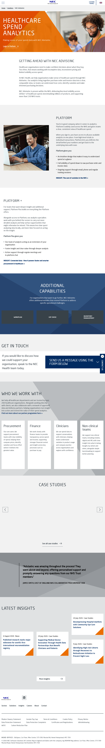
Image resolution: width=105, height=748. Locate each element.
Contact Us (102, 365)
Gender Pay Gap (32, 719)
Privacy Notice (83, 719)
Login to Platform (9, 46)
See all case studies (50, 543)
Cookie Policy (67, 719)
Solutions (10, 8)
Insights (21, 706)
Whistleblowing (83, 722)
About (36, 706)
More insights (44, 679)
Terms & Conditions (50, 719)
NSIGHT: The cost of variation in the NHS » (72, 178)
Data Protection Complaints (36, 722)
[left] (5, 509)
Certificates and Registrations (62, 722)
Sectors (4, 706)
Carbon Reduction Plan (19, 725)
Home (3, 8)
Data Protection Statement (11, 722)
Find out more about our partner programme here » (22, 413)
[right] (99, 509)
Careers (29, 706)
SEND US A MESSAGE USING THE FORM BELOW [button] (71, 362)
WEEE (4, 725)
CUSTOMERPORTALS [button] (91, 2)
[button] (100, 2)
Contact (44, 706)
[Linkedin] (24, 698)
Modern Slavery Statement (11, 719)
